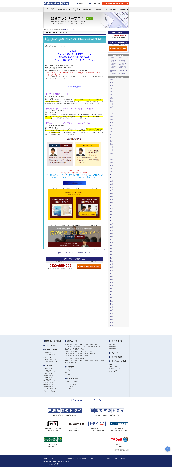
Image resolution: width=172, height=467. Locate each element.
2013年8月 (111, 279)
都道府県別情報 (87, 9)
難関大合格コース (48, 386)
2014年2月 (111, 270)
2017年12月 (111, 205)
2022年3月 (111, 135)
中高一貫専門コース (49, 384)
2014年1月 (111, 272)
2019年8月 (111, 177)
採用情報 (93, 458)
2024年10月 (111, 92)
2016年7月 (111, 230)
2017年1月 (111, 221)
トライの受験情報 (116, 341)
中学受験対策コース (49, 371)
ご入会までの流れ (114, 366)
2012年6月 (111, 300)
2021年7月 (111, 147)
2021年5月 (111, 150)
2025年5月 (111, 82)
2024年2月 (111, 104)
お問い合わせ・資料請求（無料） (115, 3)
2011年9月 (111, 313)
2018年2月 (111, 202)
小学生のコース (47, 368)
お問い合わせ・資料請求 (118, 361)
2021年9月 (111, 144)
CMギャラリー (115, 353)
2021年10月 (111, 143)
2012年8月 (111, 297)
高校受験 (67, 372)
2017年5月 (111, 215)
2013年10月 (111, 276)
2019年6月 (111, 180)
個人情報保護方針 (69, 458)
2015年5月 (111, 248)
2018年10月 (111, 192)
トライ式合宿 (69, 386)
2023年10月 (111, 110)
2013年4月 (111, 285)
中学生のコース (47, 373)
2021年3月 (111, 153)
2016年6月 (111, 232)
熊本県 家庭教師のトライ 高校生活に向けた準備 (118, 67)
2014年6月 (111, 264)
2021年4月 (111, 152)
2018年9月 (111, 193)
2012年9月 (111, 295)
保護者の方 (117, 458)
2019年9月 (111, 175)
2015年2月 (111, 252)
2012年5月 (111, 301)
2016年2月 (111, 235)
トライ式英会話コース (49, 389)
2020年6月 (111, 165)
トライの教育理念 (50, 9)
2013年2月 (111, 288)
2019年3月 (111, 184)
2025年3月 (111, 85)
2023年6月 (111, 116)
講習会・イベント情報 (71, 381)
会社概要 (51, 458)
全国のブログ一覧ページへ (84, 252)
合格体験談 (99, 9)
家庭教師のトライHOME (49, 29)
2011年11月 (111, 310)
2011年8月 (111, 315)
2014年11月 (111, 257)
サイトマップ (59, 458)
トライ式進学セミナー (71, 384)
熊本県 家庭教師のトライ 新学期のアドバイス (117, 69)
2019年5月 (111, 181)
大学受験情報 (112, 348)
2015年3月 (111, 251)
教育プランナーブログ (71, 362)
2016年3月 (111, 233)
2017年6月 (111, 214)
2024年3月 (111, 103)
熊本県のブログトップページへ (66, 252)
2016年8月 (111, 229)
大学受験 (67, 374)
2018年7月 (111, 196)
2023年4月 (111, 119)
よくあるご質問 (113, 371)
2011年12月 (111, 309)
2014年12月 (111, 255)
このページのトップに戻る (100, 249)
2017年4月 (111, 217)
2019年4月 (111, 183)
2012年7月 (111, 298)
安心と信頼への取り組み (50, 361)
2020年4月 (111, 168)
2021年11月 (111, 141)
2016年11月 (111, 224)
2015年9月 (111, 242)
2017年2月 (111, 220)
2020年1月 (111, 171)
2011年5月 (111, 319)
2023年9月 (111, 112)
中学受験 (67, 370)
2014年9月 (111, 260)
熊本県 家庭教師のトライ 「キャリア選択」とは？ (118, 63)
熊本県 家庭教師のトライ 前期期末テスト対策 (117, 61)
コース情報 (75, 9)
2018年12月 (111, 189)
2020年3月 (111, 169)
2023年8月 (111, 113)
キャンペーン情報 (111, 9)
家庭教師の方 (124, 458)
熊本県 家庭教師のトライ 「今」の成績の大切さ (118, 66)
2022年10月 (111, 125)
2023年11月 (111, 109)
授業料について (113, 364)
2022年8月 (111, 128)
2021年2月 (111, 155)
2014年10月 (111, 258)
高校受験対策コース (49, 375)
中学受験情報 (112, 344)
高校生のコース (47, 377)
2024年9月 (111, 94)
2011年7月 (111, 316)
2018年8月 (111, 195)
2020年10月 (111, 159)
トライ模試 (68, 388)
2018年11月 (111, 190)
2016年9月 (111, 227)
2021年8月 (111, 146)
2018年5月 (111, 199)
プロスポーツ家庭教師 (49, 391)
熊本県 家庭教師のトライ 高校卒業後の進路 (117, 60)
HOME (45, 458)
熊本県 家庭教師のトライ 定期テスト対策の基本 (118, 64)
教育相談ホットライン (115, 368)
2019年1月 (111, 187)
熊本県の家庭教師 (58, 29)
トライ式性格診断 (116, 357)
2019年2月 (111, 186)
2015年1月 (111, 254)
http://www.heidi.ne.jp (71, 463)
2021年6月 (111, 149)
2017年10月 (111, 208)
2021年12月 (111, 140)
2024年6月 (111, 98)
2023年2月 (111, 122)
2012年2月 (111, 306)
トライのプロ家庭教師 (49, 355)
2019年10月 (111, 174)
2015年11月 (111, 239)
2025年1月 (111, 88)
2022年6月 (111, 131)
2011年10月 (111, 312)
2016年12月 (111, 223)
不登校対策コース (48, 382)
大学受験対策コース (49, 380)
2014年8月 (111, 261)
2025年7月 (111, 79)
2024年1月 (111, 106)
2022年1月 (111, 138)
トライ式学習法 (47, 352)
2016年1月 (111, 236)
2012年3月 (111, 304)
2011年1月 (111, 325)
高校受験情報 (112, 346)
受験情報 (122, 9)
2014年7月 (111, 263)
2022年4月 (111, 134)
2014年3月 (111, 269)
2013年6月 (111, 282)
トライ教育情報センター (50, 359)
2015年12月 (111, 238)
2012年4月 (111, 303)
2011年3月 (111, 322)
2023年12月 (111, 107)
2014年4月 (111, 267)
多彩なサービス (47, 357)
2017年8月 (111, 211)
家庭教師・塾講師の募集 (83, 458)
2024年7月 (111, 97)
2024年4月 (111, 101)
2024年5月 (111, 100)
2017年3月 (111, 218)
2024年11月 (111, 91)
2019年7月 (111, 178)
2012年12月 (111, 291)
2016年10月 (111, 226)
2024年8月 (111, 95)
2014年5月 (111, 266)
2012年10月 (111, 294)
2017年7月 (111, 212)
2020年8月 (111, 162)
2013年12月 (111, 273)
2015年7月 (111, 245)
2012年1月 (111, 307)
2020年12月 (111, 156)
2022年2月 (111, 137)
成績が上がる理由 (63, 9)
